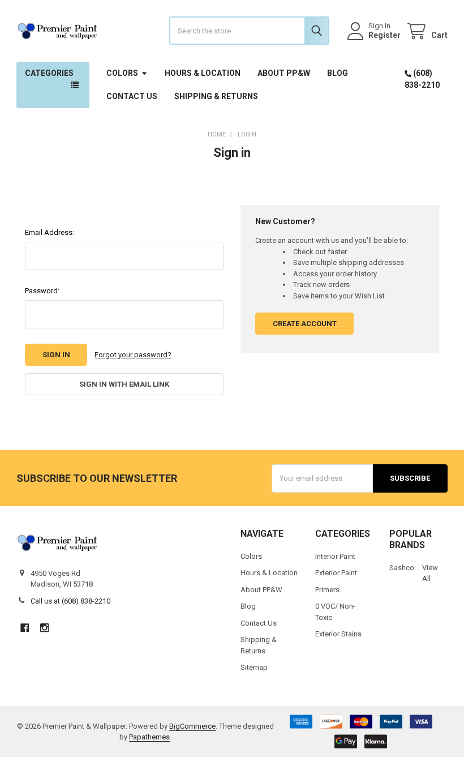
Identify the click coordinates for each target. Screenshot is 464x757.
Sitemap (254, 667)
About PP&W (283, 73)
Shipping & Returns (216, 96)
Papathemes (149, 737)
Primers (327, 589)
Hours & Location (202, 73)
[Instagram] (44, 627)
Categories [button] (49, 73)
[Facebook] (24, 627)
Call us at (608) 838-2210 (70, 601)
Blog (337, 73)
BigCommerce (192, 726)
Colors (122, 73)
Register (384, 35)
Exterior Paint (336, 572)
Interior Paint (335, 556)
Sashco (401, 567)
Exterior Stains (338, 634)
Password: (42, 290)
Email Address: (49, 232)
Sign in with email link (124, 384)
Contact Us (131, 96)
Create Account (305, 323)
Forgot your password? (132, 354)
